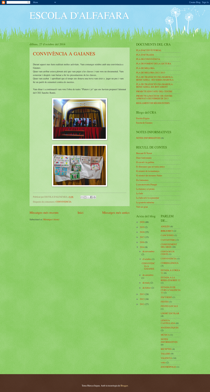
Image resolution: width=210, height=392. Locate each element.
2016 (142, 242)
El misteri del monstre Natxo (149, 175)
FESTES (165, 301)
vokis (163, 362)
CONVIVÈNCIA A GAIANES (64, 53)
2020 (142, 222)
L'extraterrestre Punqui (146, 184)
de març (146, 282)
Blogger (124, 385)
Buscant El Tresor (144, 153)
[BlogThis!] (85, 197)
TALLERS (165, 353)
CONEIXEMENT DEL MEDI (169, 246)
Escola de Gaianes (144, 122)
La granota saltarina (145, 202)
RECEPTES (166, 349)
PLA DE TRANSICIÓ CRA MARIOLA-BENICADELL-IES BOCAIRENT (154, 85)
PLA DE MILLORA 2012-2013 (150, 72)
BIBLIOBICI (167, 230)
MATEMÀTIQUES (169, 327)
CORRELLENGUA (169, 263)
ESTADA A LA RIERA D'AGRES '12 (170, 279)
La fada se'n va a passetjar (147, 197)
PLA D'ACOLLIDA (145, 54)
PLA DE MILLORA (145, 68)
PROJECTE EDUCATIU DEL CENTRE (154, 91)
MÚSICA (165, 334)
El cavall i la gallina (145, 162)
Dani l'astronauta (143, 157)
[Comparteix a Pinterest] (94, 197)
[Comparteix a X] (88, 197)
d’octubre (147, 259)
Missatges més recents (44, 212)
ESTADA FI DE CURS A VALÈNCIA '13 (170, 290)
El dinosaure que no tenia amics (150, 166)
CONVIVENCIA (63, 201)
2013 (142, 294)
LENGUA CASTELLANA (168, 322)
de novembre (148, 251)
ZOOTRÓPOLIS (168, 366)
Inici (80, 212)
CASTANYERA (168, 239)
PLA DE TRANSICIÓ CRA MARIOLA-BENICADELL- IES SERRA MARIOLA (155, 78)
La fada (139, 193)
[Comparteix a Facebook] (91, 197)
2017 (142, 237)
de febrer (147, 287)
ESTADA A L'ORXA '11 (170, 271)
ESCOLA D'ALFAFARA (79, 15)
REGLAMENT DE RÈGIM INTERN (153, 103)
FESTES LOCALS (169, 306)
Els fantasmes (142, 180)
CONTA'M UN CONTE (167, 253)
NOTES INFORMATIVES (148, 137)
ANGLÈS (165, 226)
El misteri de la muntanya (147, 171)
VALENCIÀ (166, 358)
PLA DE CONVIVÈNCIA (148, 59)
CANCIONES (167, 235)
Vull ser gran (142, 206)
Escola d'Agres (142, 118)
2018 (142, 232)
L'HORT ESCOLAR (170, 313)
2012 (142, 299)
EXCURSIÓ (166, 297)
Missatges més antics (116, 212)
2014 (142, 247)
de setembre (148, 274)
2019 (142, 227)
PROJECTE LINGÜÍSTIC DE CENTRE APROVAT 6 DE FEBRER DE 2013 (154, 97)
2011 (142, 304)
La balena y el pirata (145, 188)
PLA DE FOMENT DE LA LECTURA (153, 63)
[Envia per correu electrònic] (82, 197)
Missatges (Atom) (51, 219)
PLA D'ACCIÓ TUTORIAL (148, 50)
